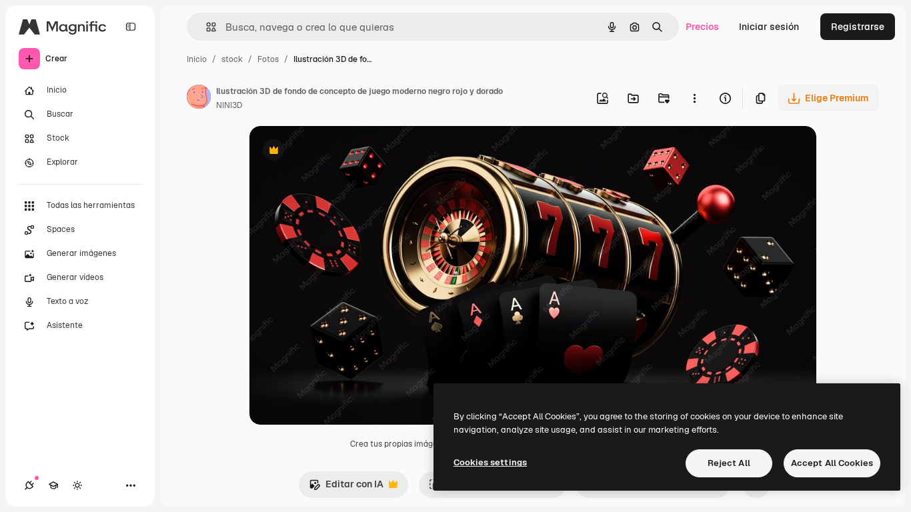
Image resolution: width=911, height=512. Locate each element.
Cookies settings (490, 462)
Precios (702, 27)
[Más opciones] (694, 98)
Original (334, 151)
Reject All (729, 463)
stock (232, 59)
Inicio (197, 59)
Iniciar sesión (769, 27)
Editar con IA (346, 487)
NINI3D (229, 105)
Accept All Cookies (832, 463)
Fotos (268, 59)
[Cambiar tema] (77, 485)
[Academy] (53, 485)
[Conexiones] (29, 485)
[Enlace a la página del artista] (199, 99)
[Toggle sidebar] (130, 26)
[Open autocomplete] (205, 27)
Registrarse (857, 27)
